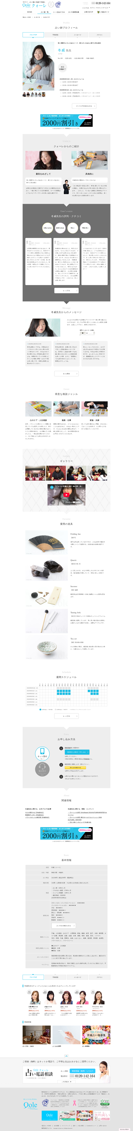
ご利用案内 (65, 1082)
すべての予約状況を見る (84, 106)
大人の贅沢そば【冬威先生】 (34, 812)
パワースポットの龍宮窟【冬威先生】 (37, 817)
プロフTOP (33, 35)
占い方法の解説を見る (64, 925)
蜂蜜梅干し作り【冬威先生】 (34, 815)
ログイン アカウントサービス (99, 7)
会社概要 (56, 1125)
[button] (83, 333)
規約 (74, 1125)
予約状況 (55, 35)
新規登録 (68, 748)
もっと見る (66, 290)
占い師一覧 (37, 17)
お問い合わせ (103, 1125)
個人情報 (81, 1125)
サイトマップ (66, 1125)
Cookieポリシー (91, 1125)
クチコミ (100, 35)
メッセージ (77, 35)
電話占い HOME (27, 17)
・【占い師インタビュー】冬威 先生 (79, 822)
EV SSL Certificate (105, 1107)
